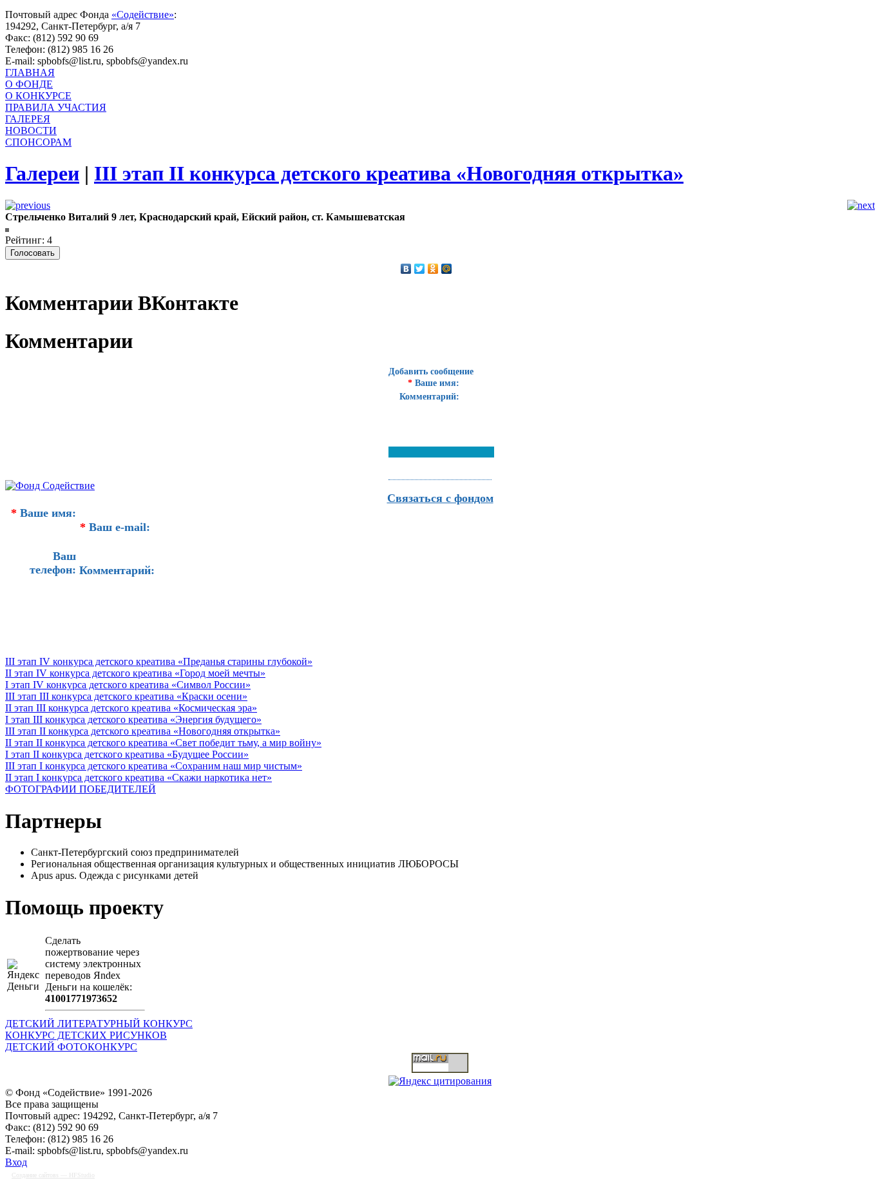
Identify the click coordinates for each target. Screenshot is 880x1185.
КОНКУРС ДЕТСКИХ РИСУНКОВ (86, 1035)
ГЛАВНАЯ (30, 72)
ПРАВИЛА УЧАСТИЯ (55, 107)
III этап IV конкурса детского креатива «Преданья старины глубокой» (158, 661)
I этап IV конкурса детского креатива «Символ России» (128, 684)
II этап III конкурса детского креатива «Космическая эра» (131, 707)
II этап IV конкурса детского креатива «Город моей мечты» (135, 673)
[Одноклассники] (433, 268)
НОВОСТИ (31, 130)
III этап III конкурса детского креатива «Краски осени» (126, 696)
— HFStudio (53, 1175)
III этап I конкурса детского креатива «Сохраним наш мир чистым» (153, 765)
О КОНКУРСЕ (38, 95)
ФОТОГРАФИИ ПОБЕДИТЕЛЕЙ (80, 789)
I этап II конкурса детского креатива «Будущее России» (127, 754)
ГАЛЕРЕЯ (27, 118)
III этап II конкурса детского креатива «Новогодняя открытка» (142, 731)
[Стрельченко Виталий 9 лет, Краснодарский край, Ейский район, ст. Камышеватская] (7, 228)
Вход (16, 1162)
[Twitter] (419, 268)
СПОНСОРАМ (38, 142)
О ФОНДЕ (29, 84)
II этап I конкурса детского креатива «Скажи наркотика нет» (138, 777)
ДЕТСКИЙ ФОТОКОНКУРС (71, 1046)
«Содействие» (142, 14)
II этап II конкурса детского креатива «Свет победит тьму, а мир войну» (163, 742)
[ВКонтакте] (406, 268)
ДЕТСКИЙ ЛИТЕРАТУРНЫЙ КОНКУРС (99, 1023)
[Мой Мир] (447, 268)
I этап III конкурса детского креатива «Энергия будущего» (133, 719)
